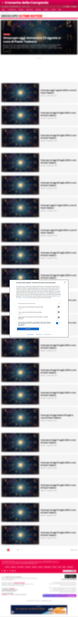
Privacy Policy (47, 334)
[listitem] (39, 303)
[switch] (58, 307)
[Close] (65, 282)
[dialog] (39, 308)
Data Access (39, 334)
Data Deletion (30, 334)
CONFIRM (28, 328)
